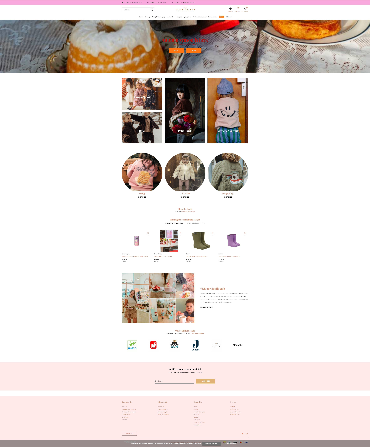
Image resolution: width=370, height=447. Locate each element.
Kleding (147, 17)
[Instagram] (247, 433)
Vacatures (124, 419)
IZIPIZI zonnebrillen (199, 17)
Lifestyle (178, 17)
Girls (176, 50)
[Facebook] (242, 433)
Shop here (142, 197)
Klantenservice (126, 414)
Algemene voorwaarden (129, 409)
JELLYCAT (170, 17)
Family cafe (125, 417)
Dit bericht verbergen (211, 443)
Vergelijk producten (163, 414)
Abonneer (206, 381)
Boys (194, 50)
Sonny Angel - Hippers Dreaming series (135, 256)
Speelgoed (187, 17)
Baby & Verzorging (158, 17)
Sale (221, 17)
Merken (228, 17)
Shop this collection (188, 211)
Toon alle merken (197, 333)
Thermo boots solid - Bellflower (229, 256)
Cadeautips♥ (212, 17)
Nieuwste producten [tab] (174, 223)
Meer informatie (206, 307)
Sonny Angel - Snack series (163, 256)
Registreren (161, 406)
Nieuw (141, 17)
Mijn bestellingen (163, 409)
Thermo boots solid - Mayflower (196, 256)
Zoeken (151, 9)
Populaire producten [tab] (196, 223)
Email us (129, 433)
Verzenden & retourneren (129, 412)
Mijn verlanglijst (162, 412)
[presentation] (123, 241)
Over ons (124, 406)
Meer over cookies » (231, 443)
